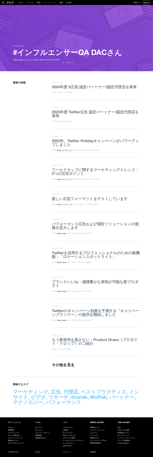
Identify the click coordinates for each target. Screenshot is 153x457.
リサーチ (59, 397)
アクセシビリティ (14, 433)
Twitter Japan (61, 233)
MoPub (98, 397)
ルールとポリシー (69, 443)
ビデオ (38, 397)
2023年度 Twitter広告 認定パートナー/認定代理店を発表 (95, 114)
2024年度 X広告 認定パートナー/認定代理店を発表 (94, 87)
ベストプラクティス (103, 392)
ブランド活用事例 (124, 440)
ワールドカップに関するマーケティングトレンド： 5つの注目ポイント (95, 171)
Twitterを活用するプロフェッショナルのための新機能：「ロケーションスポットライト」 (96, 254)
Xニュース (38, 430)
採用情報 (38, 435)
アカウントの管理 (69, 438)
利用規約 (93, 452)
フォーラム (94, 433)
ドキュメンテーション (97, 430)
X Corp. (38, 422)
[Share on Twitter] (63, 62)
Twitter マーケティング (26, 60)
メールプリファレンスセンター (73, 440)
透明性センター (13, 440)
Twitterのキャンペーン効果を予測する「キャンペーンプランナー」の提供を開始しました (95, 312)
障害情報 (11, 430)
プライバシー (67, 452)
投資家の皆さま (40, 438)
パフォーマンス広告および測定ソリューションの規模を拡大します (95, 225)
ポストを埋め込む (14, 435)
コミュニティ (94, 435)
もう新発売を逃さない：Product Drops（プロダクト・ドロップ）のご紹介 (95, 341)
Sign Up (146, 2)
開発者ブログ (94, 438)
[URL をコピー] (71, 62)
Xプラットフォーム (14, 422)
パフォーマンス (63, 402)
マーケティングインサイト (127, 438)
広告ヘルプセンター (69, 435)
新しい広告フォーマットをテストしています (90, 199)
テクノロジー (28, 402)
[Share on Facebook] (65, 62)
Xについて (38, 427)
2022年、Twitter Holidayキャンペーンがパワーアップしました (95, 142)
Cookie (37, 452)
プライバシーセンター (15, 438)
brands (79, 397)
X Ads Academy (123, 443)
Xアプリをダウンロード (16, 443)
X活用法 (65, 430)
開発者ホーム (94, 427)
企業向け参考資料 (124, 422)
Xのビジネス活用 (123, 430)
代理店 (70, 392)
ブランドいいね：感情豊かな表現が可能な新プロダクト (95, 283)
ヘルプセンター (68, 427)
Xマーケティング (123, 435)
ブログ (20, 2)
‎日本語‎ (136, 2)
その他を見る (63, 365)
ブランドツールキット (42, 433)
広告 (56, 392)
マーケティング (30, 392)
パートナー (121, 397)
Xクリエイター (68, 433)
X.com (10, 427)
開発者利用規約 (95, 443)
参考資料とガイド (124, 433)
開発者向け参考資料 (97, 422)
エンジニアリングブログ (98, 440)
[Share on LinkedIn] (68, 62)
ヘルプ (65, 422)
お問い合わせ (67, 446)
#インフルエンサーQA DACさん (67, 52)
